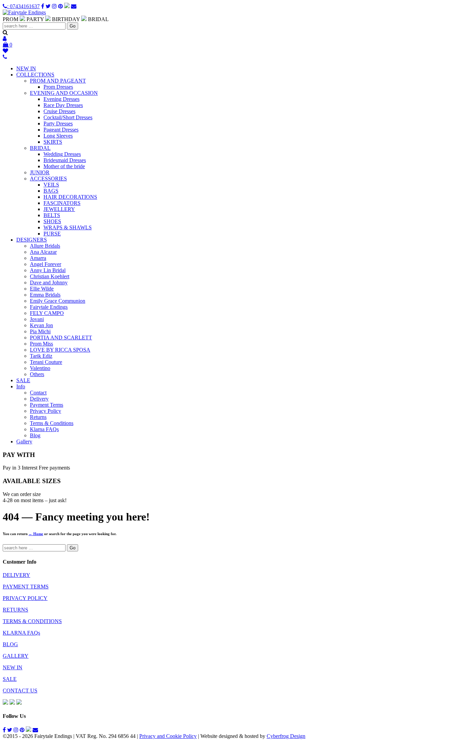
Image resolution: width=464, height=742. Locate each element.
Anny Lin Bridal (48, 270)
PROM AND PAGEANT (58, 81)
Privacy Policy (45, 411)
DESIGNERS (31, 240)
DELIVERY (16, 575)
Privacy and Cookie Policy (168, 736)
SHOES (52, 221)
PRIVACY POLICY (25, 598)
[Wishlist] (6, 51)
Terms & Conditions (51, 423)
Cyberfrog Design (286, 736)
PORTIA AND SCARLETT (61, 337)
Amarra (38, 258)
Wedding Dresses (62, 154)
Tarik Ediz (41, 356)
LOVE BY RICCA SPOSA (60, 350)
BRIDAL (40, 148)
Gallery (24, 441)
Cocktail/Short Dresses (67, 117)
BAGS (50, 191)
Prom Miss (41, 344)
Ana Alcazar (43, 252)
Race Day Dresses (63, 105)
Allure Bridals (45, 246)
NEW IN (26, 68)
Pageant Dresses (60, 129)
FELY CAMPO (47, 313)
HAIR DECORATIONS (70, 197)
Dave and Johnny (49, 282)
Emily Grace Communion (57, 301)
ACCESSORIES (48, 178)
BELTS (51, 215)
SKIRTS (52, 142)
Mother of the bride (64, 166)
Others (37, 374)
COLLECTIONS (35, 74)
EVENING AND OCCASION (64, 93)
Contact (38, 392)
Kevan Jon (41, 325)
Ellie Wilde (42, 289)
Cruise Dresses (59, 111)
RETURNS (15, 610)
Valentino (40, 368)
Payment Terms (46, 405)
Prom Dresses (58, 87)
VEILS (51, 185)
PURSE (52, 233)
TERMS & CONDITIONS (32, 621)
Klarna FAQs (44, 429)
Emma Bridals (45, 295)
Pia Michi (40, 331)
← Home (36, 534)
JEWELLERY (59, 209)
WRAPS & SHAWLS (67, 227)
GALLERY (16, 656)
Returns (38, 417)
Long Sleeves (58, 136)
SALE (23, 380)
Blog (35, 435)
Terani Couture (46, 362)
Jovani (37, 319)
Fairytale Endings (49, 307)
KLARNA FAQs (21, 633)
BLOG (10, 644)
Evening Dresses (61, 99)
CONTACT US (20, 690)
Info (20, 386)
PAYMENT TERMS (26, 586)
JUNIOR (40, 172)
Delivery (39, 399)
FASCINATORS (62, 203)
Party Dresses (58, 123)
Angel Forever (45, 264)
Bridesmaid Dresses (64, 160)
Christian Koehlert (49, 276)
